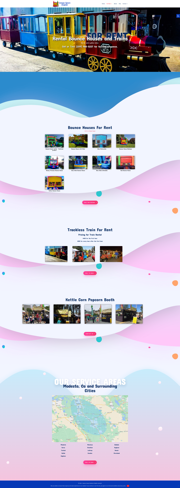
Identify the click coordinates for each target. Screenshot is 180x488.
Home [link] (103, 3)
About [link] (115, 3)
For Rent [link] (109, 3)
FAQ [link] (120, 3)
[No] (178, 486)
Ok (128, 485)
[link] (178, 16)
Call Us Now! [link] (89, 462)
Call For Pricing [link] (89, 202)
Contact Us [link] (89, 333)
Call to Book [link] (89, 273)
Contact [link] (125, 3)
